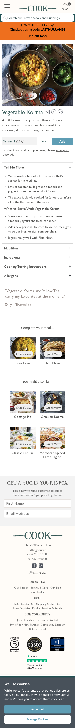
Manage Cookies (37, 719)
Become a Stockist (47, 620)
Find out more (37, 36)
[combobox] (37, 18)
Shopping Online (45, 603)
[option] (37, 75)
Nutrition (11, 248)
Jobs (19, 620)
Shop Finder (37, 592)
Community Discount (53, 624)
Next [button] (68, 75)
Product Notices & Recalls (47, 608)
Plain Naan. (45, 237)
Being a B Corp (39, 587)
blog (24, 231)
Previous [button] (7, 75)
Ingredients (12, 257)
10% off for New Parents (24, 624)
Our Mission (21, 587)
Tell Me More (14, 167)
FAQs (16, 603)
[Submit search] (5, 18)
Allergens (11, 275)
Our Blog (55, 587)
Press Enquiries (21, 608)
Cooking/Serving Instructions (25, 266)
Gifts (59, 603)
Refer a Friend (37, 629)
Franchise (29, 620)
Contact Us (27, 603)
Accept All (37, 709)
